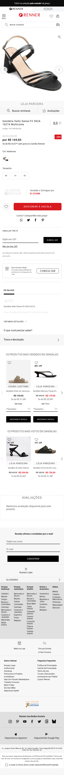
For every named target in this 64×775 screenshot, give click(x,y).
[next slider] (1, 392)
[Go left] (4, 70)
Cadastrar (33, 558)
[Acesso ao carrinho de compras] (58, 17)
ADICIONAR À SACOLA (18, 419)
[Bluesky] (54, 722)
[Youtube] (25, 722)
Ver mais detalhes (14, 322)
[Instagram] (10, 722)
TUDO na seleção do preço (32, 3)
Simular (52, 240)
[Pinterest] (17, 722)
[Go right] (59, 70)
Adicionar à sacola (38, 206)
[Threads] (47, 722)
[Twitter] (39, 722)
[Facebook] (32, 722)
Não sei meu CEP (10, 246)
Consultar (48, 270)
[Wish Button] (6, 206)
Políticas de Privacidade (43, 756)
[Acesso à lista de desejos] (51, 17)
